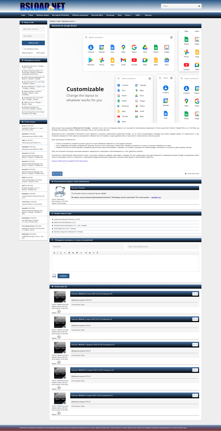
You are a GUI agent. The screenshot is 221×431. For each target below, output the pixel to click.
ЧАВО (137, 15)
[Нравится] (60, 173)
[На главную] (49, 6)
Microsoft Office (97, 15)
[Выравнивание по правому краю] (77, 252)
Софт (23, 15)
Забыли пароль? (27, 53)
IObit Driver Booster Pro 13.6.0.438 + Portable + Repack (32, 108)
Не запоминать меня (31, 49)
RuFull (81, 294)
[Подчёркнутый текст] (61, 252)
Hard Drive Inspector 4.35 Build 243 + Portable (68, 232)
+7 (57, 173)
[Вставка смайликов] (81, 252)
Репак (31, 15)
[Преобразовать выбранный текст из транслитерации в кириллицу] (94, 252)
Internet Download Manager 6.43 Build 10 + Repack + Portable (33, 78)
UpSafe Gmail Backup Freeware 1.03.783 (67, 219)
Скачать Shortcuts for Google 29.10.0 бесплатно (70, 161)
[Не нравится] (53, 173)
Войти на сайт (33, 43)
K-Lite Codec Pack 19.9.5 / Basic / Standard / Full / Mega (33, 112)
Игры (120, 15)
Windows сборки (42, 15)
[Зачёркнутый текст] (65, 252)
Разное (127, 15)
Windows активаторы (80, 15)
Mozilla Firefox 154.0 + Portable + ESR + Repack (33, 67)
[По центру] (73, 252)
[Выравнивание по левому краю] (69, 252)
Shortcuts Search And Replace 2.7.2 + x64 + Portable (70, 225)
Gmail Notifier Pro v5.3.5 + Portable (65, 229)
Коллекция (110, 15)
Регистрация (41, 53)
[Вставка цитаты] (90, 252)
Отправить (63, 276)
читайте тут (156, 197)
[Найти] (199, 6)
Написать (148, 15)
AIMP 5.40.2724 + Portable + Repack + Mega (32, 103)
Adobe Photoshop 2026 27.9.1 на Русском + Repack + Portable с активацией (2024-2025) (32, 72)
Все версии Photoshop (60, 15)
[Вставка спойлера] (97, 252)
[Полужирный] (54, 252)
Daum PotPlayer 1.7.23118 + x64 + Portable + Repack (33, 87)
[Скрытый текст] (86, 252)
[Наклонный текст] (57, 252)
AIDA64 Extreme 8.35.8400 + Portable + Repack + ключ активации (32, 93)
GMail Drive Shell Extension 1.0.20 (65, 222)
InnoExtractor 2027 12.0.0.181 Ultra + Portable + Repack (32, 98)
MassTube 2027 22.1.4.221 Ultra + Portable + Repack (33, 82)
